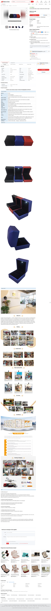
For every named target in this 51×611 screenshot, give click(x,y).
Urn (1, 583)
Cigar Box (2, 586)
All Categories (3, 4)
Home (1, 5)
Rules (49, 4)
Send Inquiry (34, 15)
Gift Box (14, 585)
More (1, 602)
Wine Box (39, 585)
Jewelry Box (10, 5)
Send (7, 543)
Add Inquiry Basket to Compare (14, 29)
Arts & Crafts (4, 5)
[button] (33, 64)
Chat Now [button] (45, 15)
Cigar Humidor (2, 585)
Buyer (32, 4)
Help (36, 4)
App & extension (41, 4)
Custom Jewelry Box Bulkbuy (31, 600)
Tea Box (14, 586)
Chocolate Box (39, 586)
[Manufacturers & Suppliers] (5, 1)
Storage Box (14, 583)
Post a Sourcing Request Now (24, 543)
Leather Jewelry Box (14, 5)
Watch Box (27, 585)
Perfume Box (27, 586)
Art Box (7, 5)
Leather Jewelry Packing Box (22, 600)
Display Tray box (28, 583)
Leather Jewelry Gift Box (4, 600)
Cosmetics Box (40, 583)
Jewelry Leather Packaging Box (13, 600)
